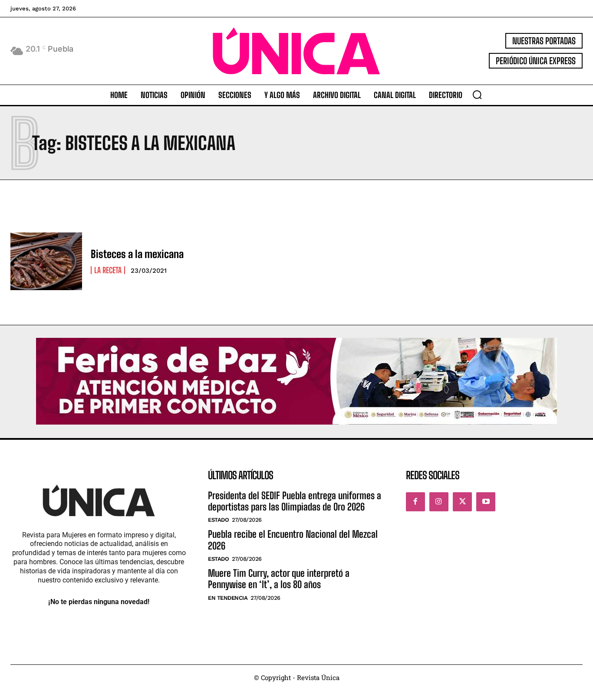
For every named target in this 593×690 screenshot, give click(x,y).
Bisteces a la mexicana (137, 254)
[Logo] (297, 51)
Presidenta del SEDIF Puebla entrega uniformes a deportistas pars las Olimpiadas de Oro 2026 (294, 501)
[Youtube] (485, 501)
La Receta (108, 270)
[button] (477, 94)
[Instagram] (438, 501)
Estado (218, 520)
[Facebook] (415, 501)
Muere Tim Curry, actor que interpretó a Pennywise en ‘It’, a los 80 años (278, 578)
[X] (462, 501)
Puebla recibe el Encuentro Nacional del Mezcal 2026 (293, 539)
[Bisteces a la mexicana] (46, 261)
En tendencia (227, 598)
